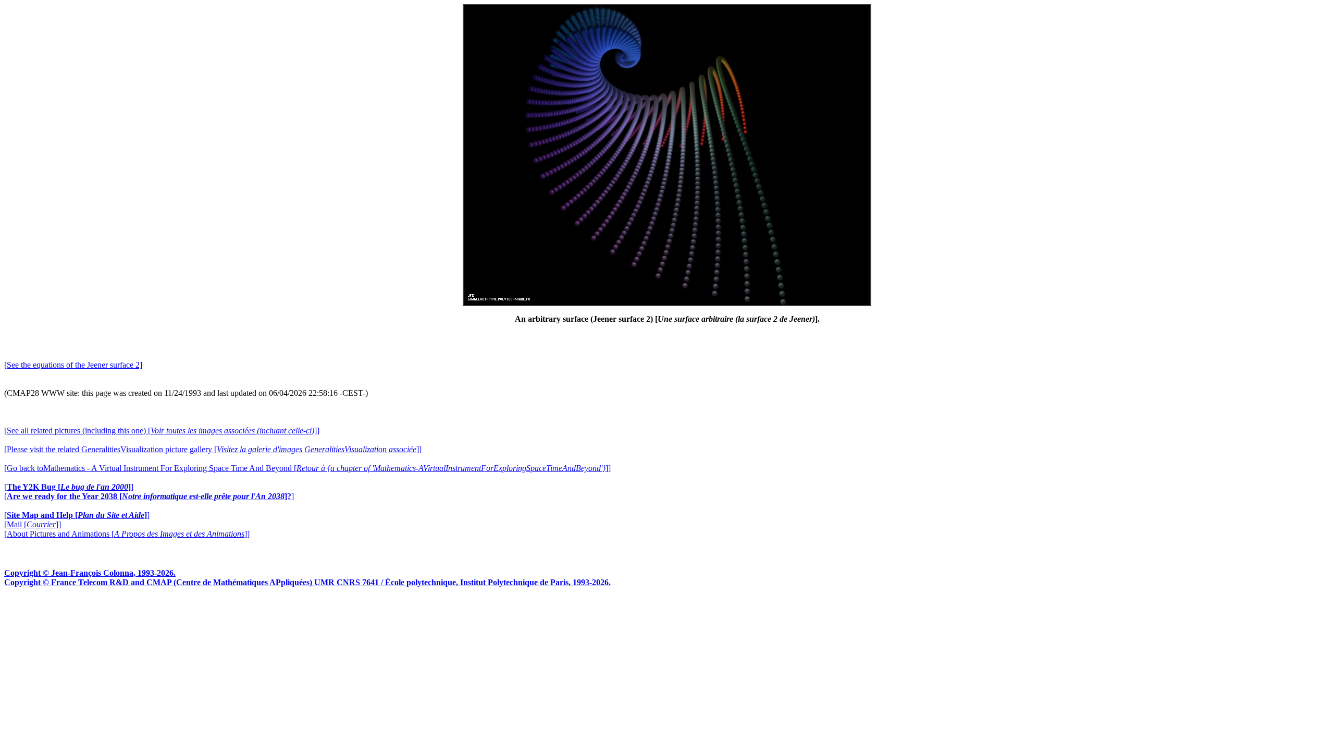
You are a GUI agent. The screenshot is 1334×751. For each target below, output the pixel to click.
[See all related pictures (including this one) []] (161, 430)
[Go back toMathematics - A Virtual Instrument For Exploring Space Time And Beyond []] (307, 468)
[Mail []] (32, 524)
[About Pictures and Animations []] (127, 533)
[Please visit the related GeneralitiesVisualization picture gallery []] (213, 449)
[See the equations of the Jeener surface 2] (73, 364)
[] (68, 486)
